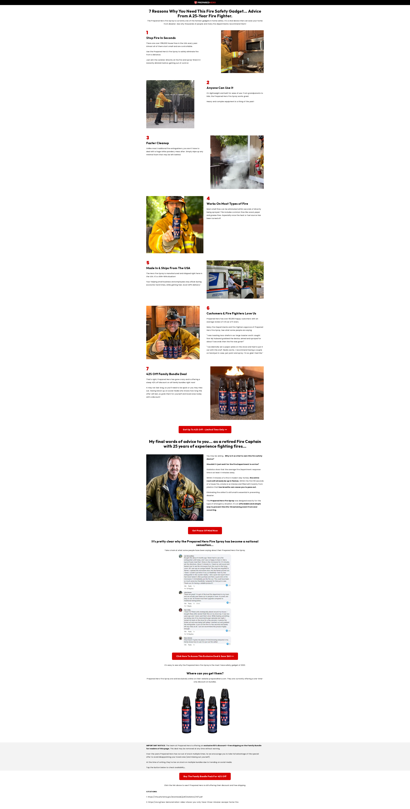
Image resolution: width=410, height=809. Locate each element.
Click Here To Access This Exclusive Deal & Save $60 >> (205, 656)
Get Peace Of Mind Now (205, 530)
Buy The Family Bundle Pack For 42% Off (205, 776)
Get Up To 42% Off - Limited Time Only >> (205, 429)
